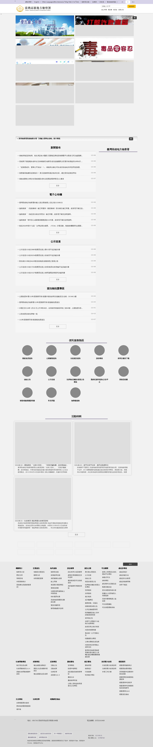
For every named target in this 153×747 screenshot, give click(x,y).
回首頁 (102, 2)
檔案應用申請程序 (125, 682)
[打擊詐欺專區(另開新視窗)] (104, 25)
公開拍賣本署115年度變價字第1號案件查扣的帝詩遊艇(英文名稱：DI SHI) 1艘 (47, 296)
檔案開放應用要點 (125, 668)
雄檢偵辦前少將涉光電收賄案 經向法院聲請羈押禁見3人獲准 (41, 179)
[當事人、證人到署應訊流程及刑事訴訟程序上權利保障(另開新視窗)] (104, 70)
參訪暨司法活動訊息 (109, 584)
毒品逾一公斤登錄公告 (92, 634)
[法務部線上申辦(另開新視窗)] (26, 552)
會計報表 (88, 596)
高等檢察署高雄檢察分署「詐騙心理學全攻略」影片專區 (39, 138)
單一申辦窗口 (58, 733)
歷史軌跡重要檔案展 (23, 706)
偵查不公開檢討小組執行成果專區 (92, 622)
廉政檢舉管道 (72, 680)
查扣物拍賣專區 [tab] (55, 288)
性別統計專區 (89, 675)
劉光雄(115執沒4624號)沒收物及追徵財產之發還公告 (38, 261)
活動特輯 (76, 416)
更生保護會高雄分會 (109, 590)
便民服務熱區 (76, 340)
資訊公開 (87, 568)
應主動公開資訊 (90, 572)
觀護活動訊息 (107, 587)
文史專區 (19, 699)
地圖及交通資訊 (39, 572)
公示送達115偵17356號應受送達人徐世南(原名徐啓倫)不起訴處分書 (44, 267)
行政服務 (88, 672)
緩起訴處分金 (124, 575)
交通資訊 (36, 568)
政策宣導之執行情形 (92, 626)
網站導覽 (28, 2)
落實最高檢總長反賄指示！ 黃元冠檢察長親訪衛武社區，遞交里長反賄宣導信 (47, 173)
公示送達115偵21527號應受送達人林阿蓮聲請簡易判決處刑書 (42, 273)
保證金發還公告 (90, 581)
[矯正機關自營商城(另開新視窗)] (121, 544)
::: (1, 14)
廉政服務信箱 (32, 737)
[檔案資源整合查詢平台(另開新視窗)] (64, 552)
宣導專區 (71, 665)
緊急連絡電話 (111, 2)
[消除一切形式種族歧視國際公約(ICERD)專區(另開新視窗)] (83, 544)
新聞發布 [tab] (56, 147)
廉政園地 (70, 662)
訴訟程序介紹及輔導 (75, 572)
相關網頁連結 (55, 699)
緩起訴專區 (123, 568)
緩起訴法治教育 (124, 578)
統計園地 (87, 662)
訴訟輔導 (70, 568)
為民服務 (53, 568)
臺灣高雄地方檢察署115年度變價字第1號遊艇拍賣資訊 (39, 302)
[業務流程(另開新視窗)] (45, 70)
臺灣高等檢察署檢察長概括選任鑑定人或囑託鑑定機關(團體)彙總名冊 (92, 654)
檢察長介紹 (20, 572)
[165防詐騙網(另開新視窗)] (45, 544)
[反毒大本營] (26, 544)
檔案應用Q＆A (124, 691)
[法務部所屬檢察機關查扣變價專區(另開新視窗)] (64, 544)
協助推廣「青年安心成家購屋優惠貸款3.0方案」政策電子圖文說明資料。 (46, 220)
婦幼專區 (105, 580)
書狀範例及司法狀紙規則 (75, 582)
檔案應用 (122, 662)
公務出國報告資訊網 (92, 642)
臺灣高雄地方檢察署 (118, 149)
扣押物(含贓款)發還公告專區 (92, 586)
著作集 (18, 709)
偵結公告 (88, 578)
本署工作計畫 (107, 672)
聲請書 (110, 9)
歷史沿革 (19, 575)
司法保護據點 (107, 604)
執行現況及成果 (21, 665)
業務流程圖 (55, 588)
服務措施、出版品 (91, 603)
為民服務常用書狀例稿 (75, 587)
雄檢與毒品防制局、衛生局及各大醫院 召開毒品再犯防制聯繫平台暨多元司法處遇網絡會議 (51, 156)
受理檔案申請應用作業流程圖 (126, 673)
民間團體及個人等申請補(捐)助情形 (92, 614)
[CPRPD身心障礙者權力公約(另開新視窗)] (102, 544)
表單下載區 (123, 585)
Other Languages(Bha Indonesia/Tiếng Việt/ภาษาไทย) (60, 2)
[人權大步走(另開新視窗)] (45, 552)
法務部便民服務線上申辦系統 (58, 592)
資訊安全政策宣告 (45, 733)
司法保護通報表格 (108, 607)
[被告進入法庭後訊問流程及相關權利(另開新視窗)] (45, 93)
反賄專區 (53, 662)
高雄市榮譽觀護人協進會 (109, 600)
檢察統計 (88, 668)
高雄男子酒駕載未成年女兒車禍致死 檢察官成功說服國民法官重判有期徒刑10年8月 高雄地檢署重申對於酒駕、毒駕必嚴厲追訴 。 (51, 161)
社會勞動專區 (21, 662)
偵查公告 (121, 9)
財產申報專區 (72, 668)
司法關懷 (105, 568)
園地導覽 (88, 665)
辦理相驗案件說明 (57, 608)
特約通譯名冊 (55, 596)
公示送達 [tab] (56, 241)
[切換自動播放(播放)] (135, 17)
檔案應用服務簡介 (125, 665)
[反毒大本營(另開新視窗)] (104, 48)
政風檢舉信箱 (55, 575)
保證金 (115, 9)
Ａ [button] (128, 2)
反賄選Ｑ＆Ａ (55, 675)
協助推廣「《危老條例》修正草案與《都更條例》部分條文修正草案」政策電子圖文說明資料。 (51, 208)
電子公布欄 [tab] (55, 194)
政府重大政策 (107, 662)
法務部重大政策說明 (109, 668)
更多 (57, 185)
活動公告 (54, 665)
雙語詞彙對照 (55, 605)
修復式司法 (106, 577)
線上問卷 (54, 581)
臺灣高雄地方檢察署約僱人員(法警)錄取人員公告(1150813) (40, 202)
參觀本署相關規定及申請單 (75, 576)
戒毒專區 (36, 662)
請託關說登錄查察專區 (75, 673)
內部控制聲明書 (90, 630)
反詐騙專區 (89, 600)
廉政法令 (71, 677)
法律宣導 (54, 672)
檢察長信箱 (85, 2)
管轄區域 (19, 578)
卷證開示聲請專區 (57, 585)
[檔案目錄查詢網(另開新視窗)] (83, 552)
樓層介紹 (37, 575)
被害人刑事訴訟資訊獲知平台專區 (109, 573)
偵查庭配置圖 (38, 578)
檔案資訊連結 (124, 694)
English (36, 2)
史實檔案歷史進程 (22, 703)
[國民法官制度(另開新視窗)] (104, 93)
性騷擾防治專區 (90, 638)
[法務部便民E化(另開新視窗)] (45, 25)
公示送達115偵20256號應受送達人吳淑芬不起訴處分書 (39, 255)
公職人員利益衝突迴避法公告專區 (75, 685)
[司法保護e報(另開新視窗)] (45, 115)
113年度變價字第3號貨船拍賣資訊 (32, 320)
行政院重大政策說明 (109, 665)
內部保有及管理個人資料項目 (92, 646)
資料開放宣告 (43, 737)
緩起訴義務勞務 (124, 581)
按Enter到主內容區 (8, 1)
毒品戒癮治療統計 (40, 665)
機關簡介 (19, 568)
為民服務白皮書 (56, 578)
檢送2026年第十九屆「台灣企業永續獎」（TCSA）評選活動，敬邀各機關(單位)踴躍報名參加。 (51, 226)
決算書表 (88, 593)
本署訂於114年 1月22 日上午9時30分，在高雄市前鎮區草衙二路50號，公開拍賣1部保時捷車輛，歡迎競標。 (51, 308)
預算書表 (88, 590)
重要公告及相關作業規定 (41, 670)
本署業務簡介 (21, 581)
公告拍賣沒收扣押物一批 (28, 314)
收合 (130, 564)
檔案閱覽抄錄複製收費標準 (126, 678)
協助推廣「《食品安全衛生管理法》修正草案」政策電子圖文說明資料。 (46, 214)
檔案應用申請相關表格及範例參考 (126, 687)
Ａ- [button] (122, 2)
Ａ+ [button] (133, 2)
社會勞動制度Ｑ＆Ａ (23, 668)
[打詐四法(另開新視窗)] (45, 48)
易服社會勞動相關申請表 (23, 673)
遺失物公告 (89, 618)
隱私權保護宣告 (32, 733)
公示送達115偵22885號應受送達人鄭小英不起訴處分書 (39, 249)
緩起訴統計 (123, 572)
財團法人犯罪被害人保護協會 (109, 594)
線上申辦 (104, 9)
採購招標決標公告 (91, 606)
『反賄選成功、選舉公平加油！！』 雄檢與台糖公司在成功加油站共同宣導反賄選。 (50, 167)
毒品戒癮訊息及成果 (41, 674)
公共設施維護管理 (91, 609)
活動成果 (54, 668)
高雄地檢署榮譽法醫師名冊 (58, 601)
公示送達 (88, 575)
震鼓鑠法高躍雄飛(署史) (23, 586)
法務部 (94, 2)
